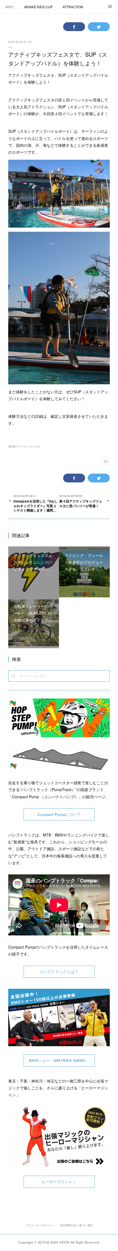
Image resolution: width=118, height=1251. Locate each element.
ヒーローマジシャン (59, 1181)
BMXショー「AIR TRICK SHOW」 (59, 1060)
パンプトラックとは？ (59, 971)
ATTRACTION (73, 6)
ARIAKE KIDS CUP (38, 6)
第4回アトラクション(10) (24, 446)
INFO (9, 6)
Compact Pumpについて (59, 814)
